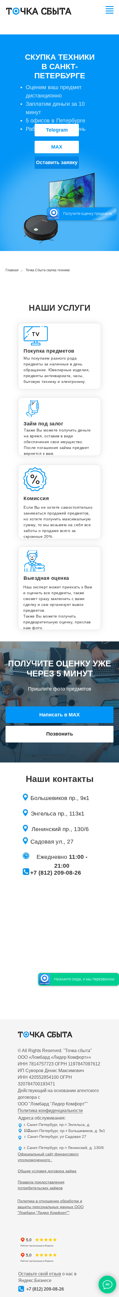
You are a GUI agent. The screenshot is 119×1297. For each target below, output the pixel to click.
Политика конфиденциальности (50, 1110)
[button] (57, 162)
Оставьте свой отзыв (39, 1273)
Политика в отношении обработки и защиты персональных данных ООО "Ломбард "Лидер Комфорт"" (50, 1207)
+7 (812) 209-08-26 (55, 872)
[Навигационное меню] (109, 9)
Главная (12, 270)
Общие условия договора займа (47, 1171)
